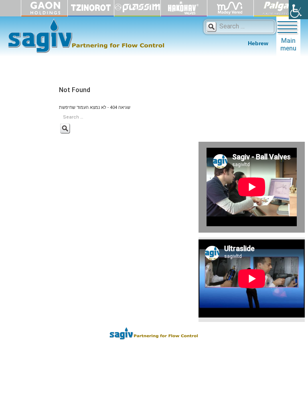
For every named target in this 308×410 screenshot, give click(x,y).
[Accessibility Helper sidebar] (298, 9)
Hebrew (258, 43)
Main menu (288, 44)
